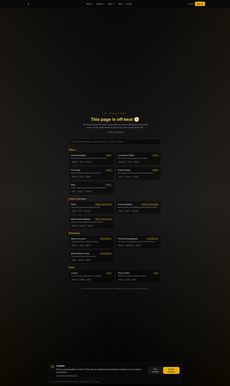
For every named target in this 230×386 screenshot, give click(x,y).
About (120, 4)
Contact (129, 4)
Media (88, 4)
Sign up (200, 4)
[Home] (28, 4)
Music (110, 4)
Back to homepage (116, 132)
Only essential (155, 370)
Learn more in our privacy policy (66, 376)
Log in (190, 4)
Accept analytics (171, 370)
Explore (99, 4)
